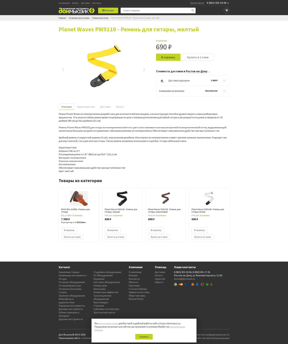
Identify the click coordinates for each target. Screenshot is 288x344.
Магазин (133, 275)
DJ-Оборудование (103, 275)
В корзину (168, 57)
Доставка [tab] (105, 106)
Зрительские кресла (104, 312)
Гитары (63, 278)
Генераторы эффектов (105, 292)
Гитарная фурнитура (70, 285)
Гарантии (160, 278)
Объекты (133, 282)
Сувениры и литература (106, 308)
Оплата (75, 3)
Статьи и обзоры (138, 288)
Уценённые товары (69, 272)
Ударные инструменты (71, 319)
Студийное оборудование (107, 272)
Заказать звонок (197, 3)
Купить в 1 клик (198, 57)
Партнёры (134, 285)
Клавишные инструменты (72, 275)
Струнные (98, 305)
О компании (64, 3)
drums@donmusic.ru (184, 278)
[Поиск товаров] (193, 10)
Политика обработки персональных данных (205, 338)
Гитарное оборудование (72, 282)
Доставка (85, 3)
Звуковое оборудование (72, 295)
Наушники (98, 278)
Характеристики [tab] (86, 106)
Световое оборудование (106, 282)
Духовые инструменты (71, 308)
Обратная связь (137, 295)
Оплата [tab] (120, 106)
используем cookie (108, 323)
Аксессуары (99, 288)
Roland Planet (136, 298)
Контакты (96, 3)
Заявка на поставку (139, 292)
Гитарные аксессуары (70, 288)
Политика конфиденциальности (211, 334)
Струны (63, 292)
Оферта (159, 282)
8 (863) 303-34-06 (216, 2)
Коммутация (100, 285)
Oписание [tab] (66, 106)
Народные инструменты (72, 305)
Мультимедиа (100, 302)
